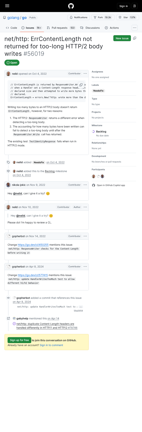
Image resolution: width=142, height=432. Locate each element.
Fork (104, 17)
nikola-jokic (19, 184)
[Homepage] (71, 6)
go (24, 17)
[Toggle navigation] (7, 6)
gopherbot (18, 236)
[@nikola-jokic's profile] (8, 185)
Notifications (80, 17)
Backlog (50, 171)
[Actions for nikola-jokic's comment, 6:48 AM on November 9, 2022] (85, 184)
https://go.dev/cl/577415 (33, 275)
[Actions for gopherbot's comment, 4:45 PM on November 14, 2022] (85, 236)
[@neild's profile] (8, 73)
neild (15, 73)
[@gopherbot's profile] (8, 236)
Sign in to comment (51, 345)
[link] (18, 162)
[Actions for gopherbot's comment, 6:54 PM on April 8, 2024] (85, 266)
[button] (81, 85)
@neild (17, 193)
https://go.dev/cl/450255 (33, 244)
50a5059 (78, 311)
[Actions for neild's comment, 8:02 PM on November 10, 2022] (85, 207)
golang (13, 17)
